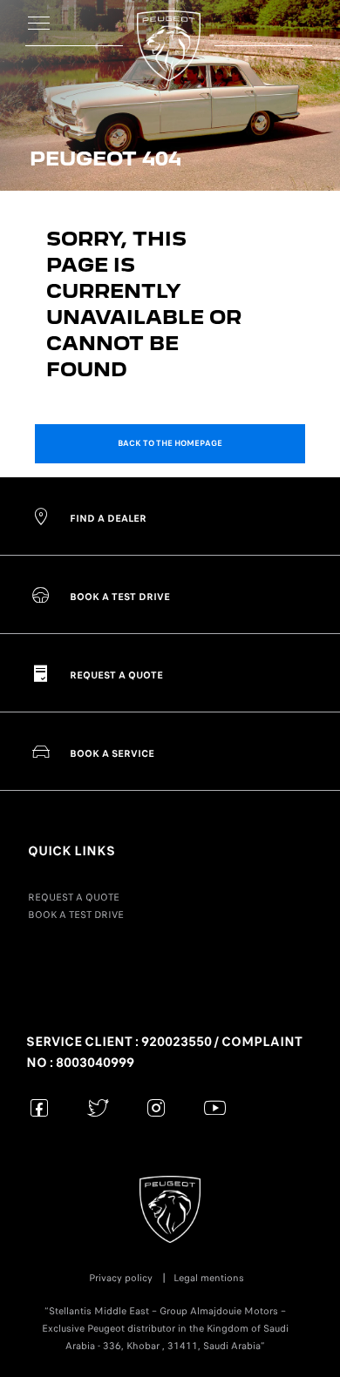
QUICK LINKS (71, 851)
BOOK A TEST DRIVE (76, 914)
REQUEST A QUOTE (73, 897)
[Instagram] (156, 1107)
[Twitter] (98, 1107)
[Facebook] (39, 1107)
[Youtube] (214, 1107)
